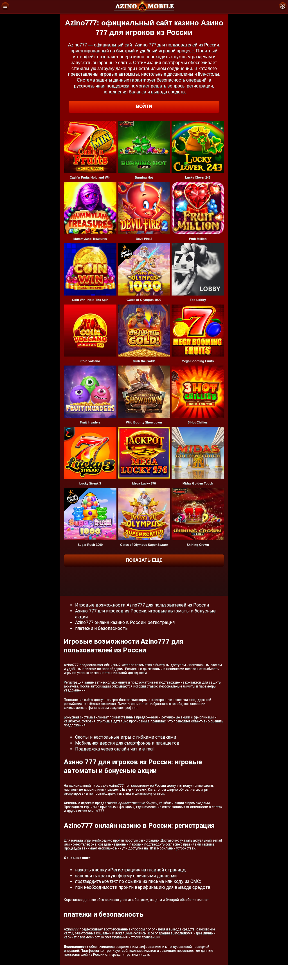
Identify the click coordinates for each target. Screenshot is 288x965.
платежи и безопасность (101, 628)
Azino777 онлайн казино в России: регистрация (125, 622)
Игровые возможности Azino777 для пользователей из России (142, 605)
